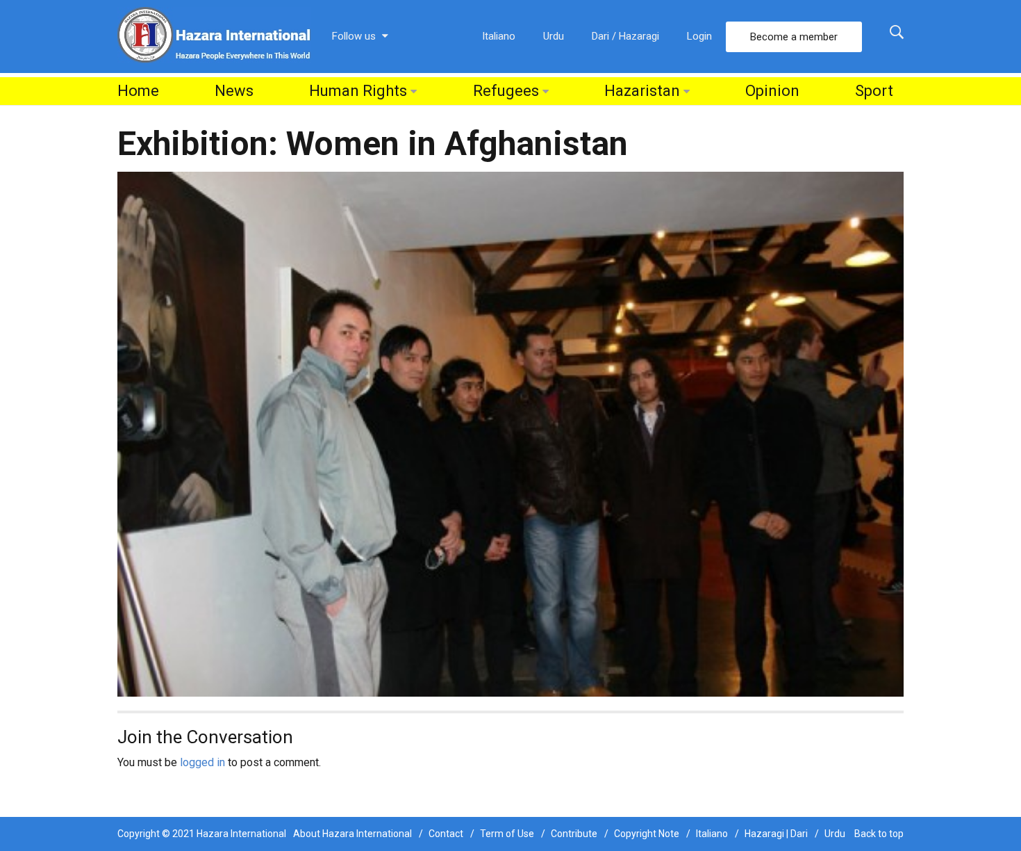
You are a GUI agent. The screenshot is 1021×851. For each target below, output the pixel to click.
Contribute (574, 833)
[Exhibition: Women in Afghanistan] (510, 433)
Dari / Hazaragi (625, 36)
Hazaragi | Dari (776, 833)
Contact (446, 833)
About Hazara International (352, 833)
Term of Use (507, 833)
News (234, 90)
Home (138, 90)
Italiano (498, 36)
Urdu (553, 36)
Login (699, 36)
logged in (202, 762)
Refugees (506, 90)
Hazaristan (642, 90)
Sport (874, 90)
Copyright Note (646, 833)
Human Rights (358, 90)
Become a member (794, 37)
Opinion (772, 90)
